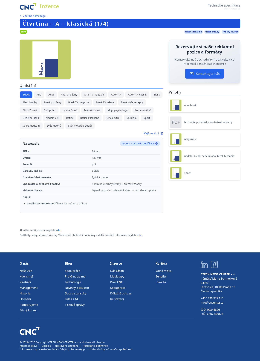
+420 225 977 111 (212, 298)
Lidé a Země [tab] (70, 110)
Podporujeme (29, 305)
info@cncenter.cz (212, 303)
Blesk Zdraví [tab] (29, 110)
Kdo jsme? (26, 276)
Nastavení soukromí (67, 345)
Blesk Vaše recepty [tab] (132, 102)
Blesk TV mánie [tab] (105, 102)
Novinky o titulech (77, 288)
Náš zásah (117, 271)
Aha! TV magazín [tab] (94, 94)
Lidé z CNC (72, 299)
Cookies (46, 345)
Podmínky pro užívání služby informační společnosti (101, 349)
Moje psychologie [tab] (118, 110)
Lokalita (160, 282)
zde (58, 230)
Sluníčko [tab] (132, 118)
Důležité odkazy (120, 293)
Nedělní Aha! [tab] (143, 110)
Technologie (73, 282)
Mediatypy (117, 276)
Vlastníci (25, 282)
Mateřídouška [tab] (92, 110)
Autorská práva (28, 345)
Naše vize (26, 271)
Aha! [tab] (51, 94)
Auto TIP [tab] (116, 94)
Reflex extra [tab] (113, 118)
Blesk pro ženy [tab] (52, 102)
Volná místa (163, 271)
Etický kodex (28, 310)
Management (29, 288)
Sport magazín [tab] (31, 125)
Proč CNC (116, 282)
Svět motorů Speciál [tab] (80, 125)
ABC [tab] (39, 94)
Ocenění (25, 299)
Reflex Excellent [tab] (89, 118)
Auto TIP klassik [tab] (137, 94)
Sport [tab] (147, 118)
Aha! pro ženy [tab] (69, 94)
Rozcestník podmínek (95, 345)
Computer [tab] (50, 110)
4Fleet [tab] (26, 94)
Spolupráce (72, 271)
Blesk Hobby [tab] (29, 102)
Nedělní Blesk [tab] (30, 118)
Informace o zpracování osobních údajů (43, 349)
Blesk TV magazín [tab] (78, 102)
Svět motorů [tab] (54, 125)
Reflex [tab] (69, 118)
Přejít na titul (151, 133)
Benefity (160, 276)
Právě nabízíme (75, 276)
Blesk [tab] (157, 94)
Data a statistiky (75, 293)
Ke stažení (117, 299)
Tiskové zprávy (75, 305)
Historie (25, 293)
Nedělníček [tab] (52, 118)
